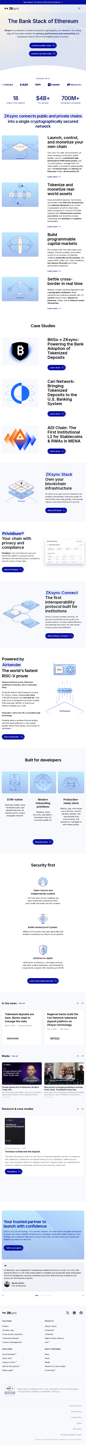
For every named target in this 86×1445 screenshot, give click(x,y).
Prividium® (49, 1330)
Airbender (49, 1334)
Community (49, 1370)
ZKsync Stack (51, 1326)
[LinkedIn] (74, 1313)
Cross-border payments (12, 1334)
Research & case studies (55, 1366)
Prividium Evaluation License (71, 1435)
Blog (47, 1354)
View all (22, 1003)
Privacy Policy (76, 1412)
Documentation (8, 1354)
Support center (8, 1362)
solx (46, 1342)
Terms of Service (75, 1406)
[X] (67, 1313)
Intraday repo (8, 1330)
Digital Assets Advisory (54, 1338)
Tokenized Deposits (10, 1338)
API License (77, 1429)
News (47, 1358)
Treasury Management (12, 1342)
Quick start (6, 1358)
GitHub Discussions (10, 1366)
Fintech (5, 1326)
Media (47, 1362)
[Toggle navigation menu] (79, 8)
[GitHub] (81, 1313)
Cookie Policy (76, 1417)
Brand (79, 1423)
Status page (7, 1370)
